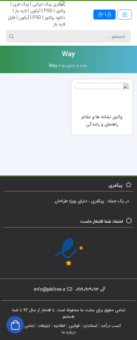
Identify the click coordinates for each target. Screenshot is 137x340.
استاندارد (90, 325)
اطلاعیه (59, 325)
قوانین (74, 325)
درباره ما (69, 332)
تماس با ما (25, 325)
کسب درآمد (111, 325)
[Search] (12, 36)
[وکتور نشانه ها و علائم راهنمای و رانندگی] (102, 96)
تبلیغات (44, 325)
